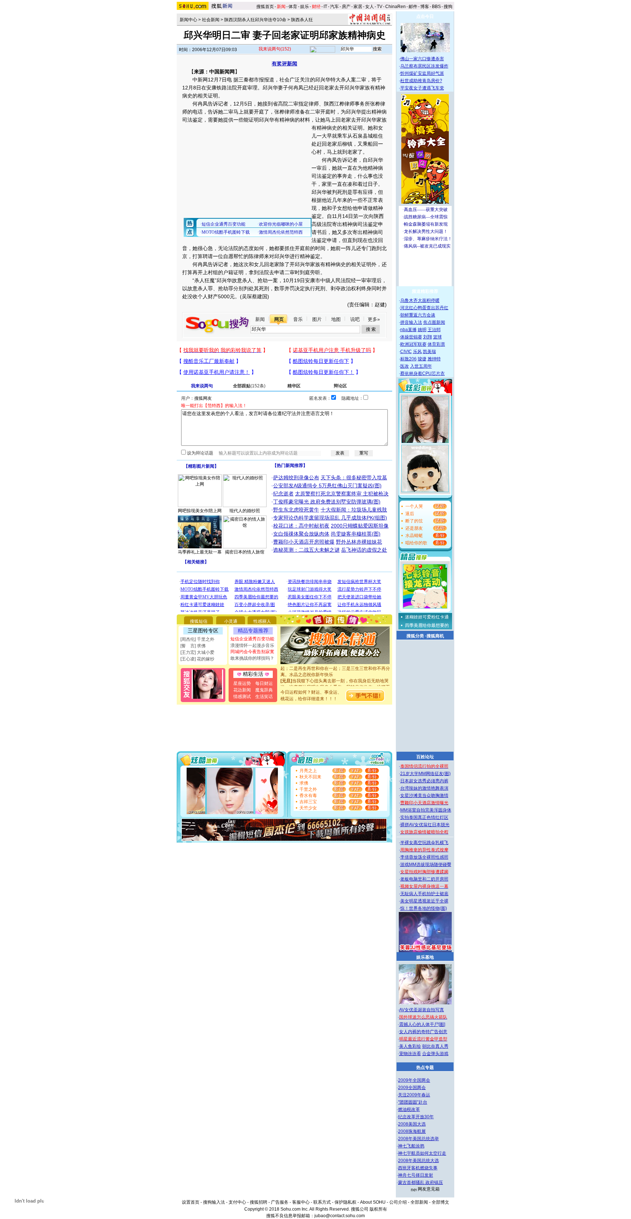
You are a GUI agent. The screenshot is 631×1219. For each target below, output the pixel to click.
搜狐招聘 (258, 1202)
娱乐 (304, 6)
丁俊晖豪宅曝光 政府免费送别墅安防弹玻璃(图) (326, 502)
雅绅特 (434, 358)
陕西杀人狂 (302, 19)
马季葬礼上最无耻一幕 (200, 552)
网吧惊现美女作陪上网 (200, 510)
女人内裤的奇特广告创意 (423, 1031)
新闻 (260, 319)
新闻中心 (188, 19)
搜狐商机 (435, 636)
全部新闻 (419, 1202)
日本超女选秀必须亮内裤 (424, 780)
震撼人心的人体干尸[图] (422, 1024)
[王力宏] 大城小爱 (197, 652)
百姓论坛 (425, 756)
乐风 (417, 351)
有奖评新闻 (284, 63)
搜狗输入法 (214, 1202)
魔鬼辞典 (264, 690)
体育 (292, 6)
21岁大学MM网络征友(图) (425, 773)
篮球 (437, 337)
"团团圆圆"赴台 (412, 1102)
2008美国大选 (412, 1124)
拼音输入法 (411, 322)
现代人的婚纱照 (244, 510)
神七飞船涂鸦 (411, 1146)
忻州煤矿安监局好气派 (422, 73)
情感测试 (242, 696)
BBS (436, 6)
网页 (279, 319)
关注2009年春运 (414, 1094)
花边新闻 (242, 690)
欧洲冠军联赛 (413, 344)
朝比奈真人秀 (435, 1046)
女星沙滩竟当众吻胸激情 (424, 795)
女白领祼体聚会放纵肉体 (301, 534)
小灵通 (230, 621)
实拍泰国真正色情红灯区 (424, 817)
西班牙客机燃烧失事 (417, 1167)
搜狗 (449, 6)
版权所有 (378, 1209)
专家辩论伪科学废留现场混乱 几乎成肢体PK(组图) (330, 518)
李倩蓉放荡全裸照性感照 (424, 857)
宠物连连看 (410, 1053)
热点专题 (425, 1067)
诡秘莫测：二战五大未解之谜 (306, 550)
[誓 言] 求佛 (193, 645)
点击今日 (425, 16)
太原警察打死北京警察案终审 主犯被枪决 (342, 494)
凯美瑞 (429, 351)
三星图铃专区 (203, 630)
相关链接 (195, 561)
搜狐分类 (415, 636)
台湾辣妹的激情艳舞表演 (424, 788)
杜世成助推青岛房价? (421, 80)
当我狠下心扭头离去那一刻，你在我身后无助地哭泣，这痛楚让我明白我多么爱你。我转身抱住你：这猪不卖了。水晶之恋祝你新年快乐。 (335, 680)
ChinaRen (395, 6)
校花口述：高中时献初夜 (301, 526)
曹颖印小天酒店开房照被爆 (303, 542)
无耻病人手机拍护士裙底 (424, 893)
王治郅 (434, 329)
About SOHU (373, 1202)
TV (379, 6)
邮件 (413, 6)
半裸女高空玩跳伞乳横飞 (424, 842)
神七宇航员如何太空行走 (422, 1153)
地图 (336, 319)
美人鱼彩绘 (410, 1046)
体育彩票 (436, 344)
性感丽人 (262, 621)
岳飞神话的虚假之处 (364, 550)
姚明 (422, 329)
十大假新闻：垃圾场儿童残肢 (354, 510)
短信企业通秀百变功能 (252, 638)
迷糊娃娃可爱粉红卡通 (427, 617)
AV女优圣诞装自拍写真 (421, 1009)
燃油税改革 (409, 1109)
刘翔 (427, 337)
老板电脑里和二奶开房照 (424, 879)
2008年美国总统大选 (418, 1160)
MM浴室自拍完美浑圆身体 (425, 810)
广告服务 (279, 1202)
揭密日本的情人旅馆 (244, 552)
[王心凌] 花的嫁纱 (197, 659)
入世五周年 (421, 366)
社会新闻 (210, 19)
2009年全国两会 (414, 1080)
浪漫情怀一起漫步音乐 (252, 645)
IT (325, 6)
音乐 (298, 319)
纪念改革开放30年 (416, 1116)
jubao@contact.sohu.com (339, 1215)
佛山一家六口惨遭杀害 (422, 58)
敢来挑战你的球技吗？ (252, 658)
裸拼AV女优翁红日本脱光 (425, 824)
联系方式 (322, 1202)
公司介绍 (398, 1202)
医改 (404, 366)
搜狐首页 (265, 6)
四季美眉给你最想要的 (427, 625)
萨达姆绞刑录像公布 (296, 477)
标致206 (408, 358)
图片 (317, 319)
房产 (346, 6)
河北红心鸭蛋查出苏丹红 (424, 307)
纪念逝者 (283, 494)
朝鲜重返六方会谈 (417, 315)
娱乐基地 (425, 957)
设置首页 (190, 1202)
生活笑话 (264, 696)
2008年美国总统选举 (418, 1138)
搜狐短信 (198, 621)
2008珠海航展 (412, 1131)
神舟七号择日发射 (415, 1175)
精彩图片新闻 (201, 466)
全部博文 (440, 1202)
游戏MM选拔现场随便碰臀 (425, 864)
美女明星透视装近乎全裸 (424, 901)
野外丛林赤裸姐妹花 (359, 542)
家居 (357, 6)
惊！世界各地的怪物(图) (423, 908)
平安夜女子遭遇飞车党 (422, 88)
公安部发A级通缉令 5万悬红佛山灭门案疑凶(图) (327, 485)
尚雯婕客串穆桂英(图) (355, 534)
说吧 (355, 319)
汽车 (334, 6)
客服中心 (301, 1202)
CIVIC (406, 351)
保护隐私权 (345, 1202)
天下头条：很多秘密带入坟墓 (354, 477)
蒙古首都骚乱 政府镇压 (420, 1182)
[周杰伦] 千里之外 (197, 639)
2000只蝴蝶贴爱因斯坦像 (360, 526)
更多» (374, 319)
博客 (424, 6)
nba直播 (408, 329)
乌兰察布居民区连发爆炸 (424, 66)
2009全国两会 (412, 1087)
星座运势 (242, 683)
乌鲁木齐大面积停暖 (420, 300)
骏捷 (422, 358)
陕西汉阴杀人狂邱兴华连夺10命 (255, 19)
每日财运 (264, 683)
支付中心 (237, 1202)
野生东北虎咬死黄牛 (296, 510)
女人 (369, 6)
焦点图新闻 (434, 322)
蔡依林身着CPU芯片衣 (422, 373)
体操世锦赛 (411, 337)
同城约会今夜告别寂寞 (252, 651)
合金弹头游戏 (435, 1053)
